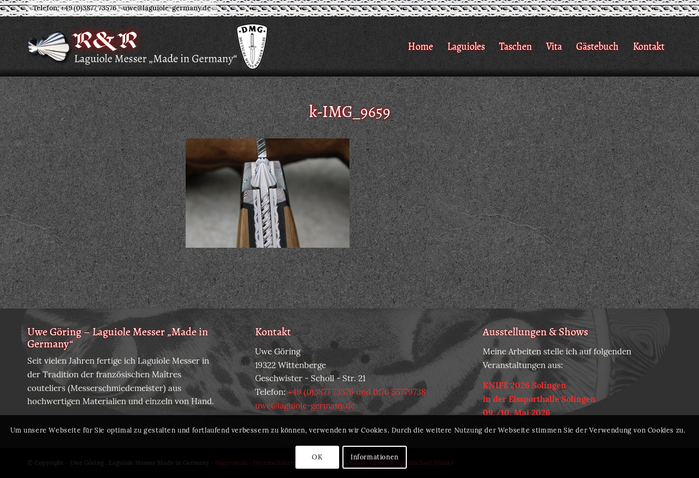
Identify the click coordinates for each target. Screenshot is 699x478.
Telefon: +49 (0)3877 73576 (74, 8)
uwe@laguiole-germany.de (167, 8)
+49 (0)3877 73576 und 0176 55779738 (356, 392)
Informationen (375, 457)
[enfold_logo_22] (148, 46)
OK (317, 457)
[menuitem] (420, 46)
